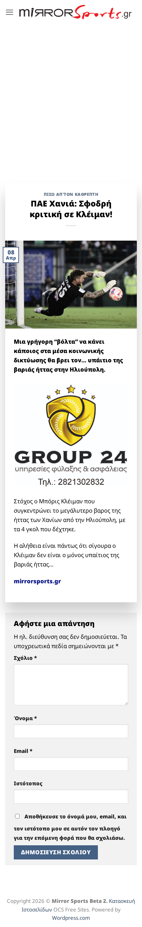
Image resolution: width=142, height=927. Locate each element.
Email (23, 750)
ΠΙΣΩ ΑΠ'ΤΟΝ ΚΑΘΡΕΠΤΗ (71, 194)
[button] (9, 12)
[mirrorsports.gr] (75, 12)
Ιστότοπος (28, 783)
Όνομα (25, 718)
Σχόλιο (25, 657)
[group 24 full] (71, 435)
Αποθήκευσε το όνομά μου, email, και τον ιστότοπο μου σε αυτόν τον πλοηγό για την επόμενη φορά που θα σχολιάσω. (70, 827)
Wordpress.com (71, 917)
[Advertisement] (71, 99)
